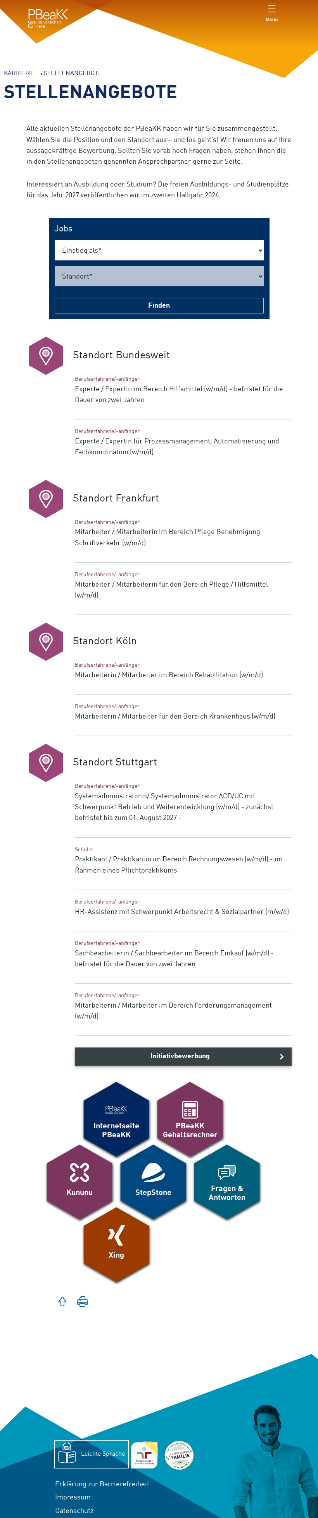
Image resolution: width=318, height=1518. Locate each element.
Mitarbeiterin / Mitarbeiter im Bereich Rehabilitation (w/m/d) (169, 675)
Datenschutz (74, 1511)
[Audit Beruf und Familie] (144, 1455)
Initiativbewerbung (180, 1056)
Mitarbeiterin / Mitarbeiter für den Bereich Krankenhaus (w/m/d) (175, 716)
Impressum (73, 1497)
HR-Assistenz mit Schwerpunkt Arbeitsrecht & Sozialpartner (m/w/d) (182, 912)
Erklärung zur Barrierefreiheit (103, 1485)
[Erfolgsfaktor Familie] (179, 1455)
